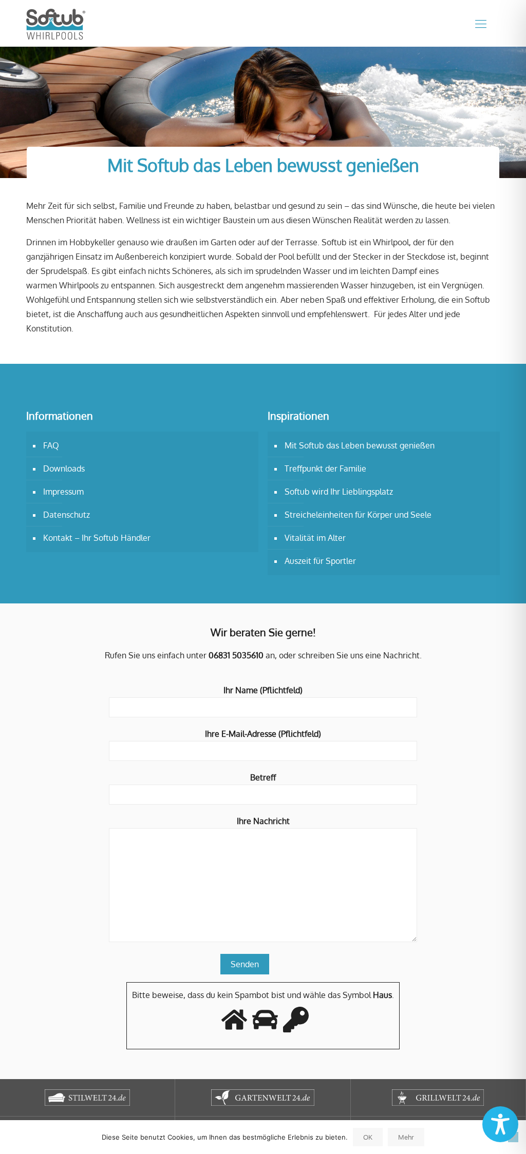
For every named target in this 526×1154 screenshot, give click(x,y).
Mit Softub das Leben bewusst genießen (360, 445)
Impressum (63, 491)
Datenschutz (66, 515)
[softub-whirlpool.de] (55, 23)
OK (367, 1137)
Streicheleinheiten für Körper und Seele (358, 515)
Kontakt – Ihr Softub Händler (97, 538)
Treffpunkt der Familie (325, 468)
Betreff (263, 777)
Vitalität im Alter (315, 538)
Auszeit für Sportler (320, 561)
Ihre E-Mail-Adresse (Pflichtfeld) (263, 734)
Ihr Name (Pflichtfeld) (263, 690)
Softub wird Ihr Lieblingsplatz (339, 491)
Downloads (64, 468)
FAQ (51, 445)
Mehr (406, 1137)
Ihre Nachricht (263, 821)
